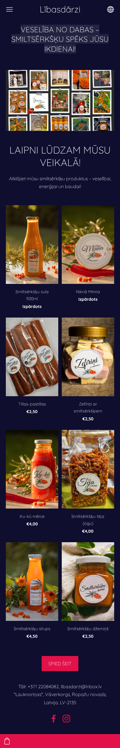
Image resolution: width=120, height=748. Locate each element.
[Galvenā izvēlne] (9, 9)
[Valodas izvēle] (111, 9)
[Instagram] (66, 718)
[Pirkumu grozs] (7, 741)
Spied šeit (60, 663)
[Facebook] (53, 718)
